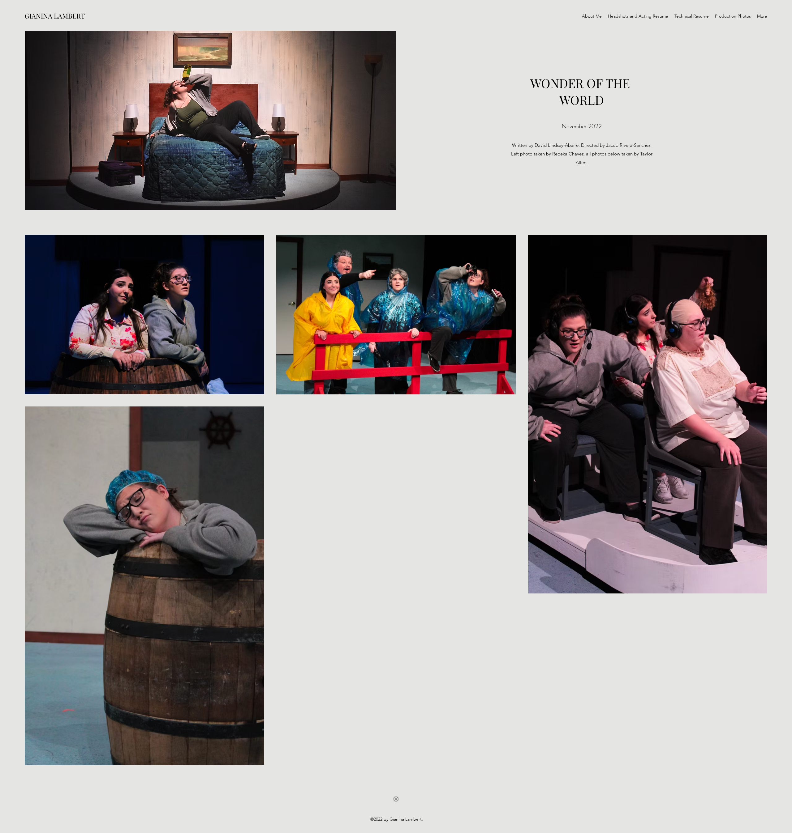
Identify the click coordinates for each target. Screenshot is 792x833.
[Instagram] (396, 799)
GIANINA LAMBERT (55, 15)
